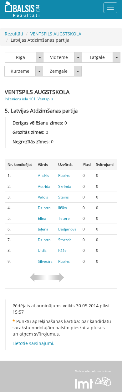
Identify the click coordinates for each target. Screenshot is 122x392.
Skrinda (64, 186)
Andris (43, 175)
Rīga (20, 57)
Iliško (62, 207)
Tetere (64, 218)
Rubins (64, 175)
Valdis (43, 197)
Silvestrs (45, 261)
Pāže (62, 250)
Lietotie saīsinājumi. (33, 343)
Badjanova (67, 229)
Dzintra (44, 207)
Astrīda (44, 186)
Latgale (97, 57)
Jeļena (43, 229)
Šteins (63, 197)
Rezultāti (14, 34)
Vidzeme (59, 57)
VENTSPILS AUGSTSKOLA (55, 34)
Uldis (42, 250)
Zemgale (59, 71)
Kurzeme (20, 71)
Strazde (65, 239)
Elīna (42, 218)
